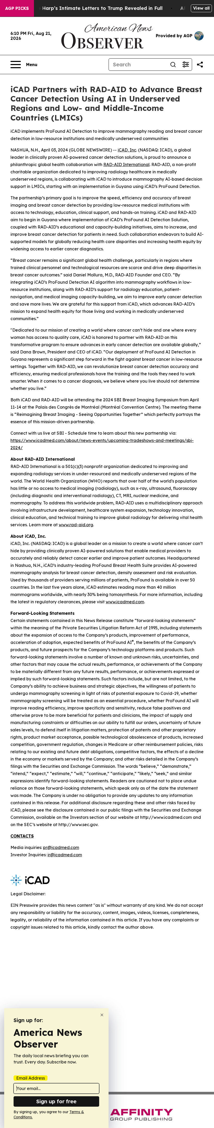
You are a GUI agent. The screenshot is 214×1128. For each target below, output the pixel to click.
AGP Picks (17, 8)
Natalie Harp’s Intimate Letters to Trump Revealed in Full (93, 8)
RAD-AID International (126, 164)
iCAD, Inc (127, 150)
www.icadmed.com (125, 601)
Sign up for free (56, 1101)
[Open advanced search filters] (185, 65)
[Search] (173, 65)
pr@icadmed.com (61, 847)
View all (201, 8)
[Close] (101, 1014)
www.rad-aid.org (76, 524)
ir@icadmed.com (64, 854)
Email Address (30, 1078)
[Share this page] (200, 64)
